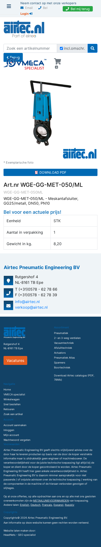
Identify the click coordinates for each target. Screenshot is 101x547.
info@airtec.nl (27, 301)
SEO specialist (27, 534)
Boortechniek (62, 367)
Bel (45, 8)
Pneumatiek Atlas (64, 357)
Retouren (9, 409)
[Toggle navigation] (9, 7)
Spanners (59, 362)
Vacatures (15, 360)
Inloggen (9, 430)
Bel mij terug (80, 9)
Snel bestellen (12, 404)
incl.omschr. (74, 48)
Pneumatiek (61, 333)
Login (24, 13)
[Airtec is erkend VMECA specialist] (25, 62)
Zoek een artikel (13, 414)
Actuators (60, 352)
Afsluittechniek (63, 347)
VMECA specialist (14, 394)
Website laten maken (16, 530)
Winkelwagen (11, 399)
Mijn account (11, 435)
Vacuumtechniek (64, 343)
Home (7, 389)
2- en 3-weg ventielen (67, 338)
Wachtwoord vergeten (17, 440)
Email (29, 8)
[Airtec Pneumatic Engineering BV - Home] (24, 28)
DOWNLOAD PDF (52, 172)
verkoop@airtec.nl (31, 307)
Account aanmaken (15, 425)
